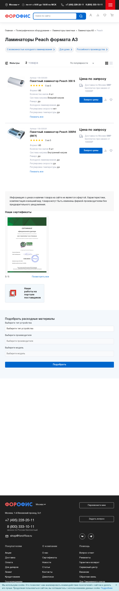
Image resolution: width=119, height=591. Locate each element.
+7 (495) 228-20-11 (75, 5)
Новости (46, 563)
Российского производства (91, 50)
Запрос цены (91, 100)
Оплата (9, 563)
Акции (8, 553)
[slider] (37, 85)
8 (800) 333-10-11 (94, 5)
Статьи (46, 567)
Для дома (64, 50)
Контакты (47, 572)
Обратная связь (87, 577)
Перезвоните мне (97, 505)
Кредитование (12, 577)
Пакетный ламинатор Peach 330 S (52, 81)
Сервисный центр (88, 567)
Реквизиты (85, 558)
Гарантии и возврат (89, 563)
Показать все (36, 117)
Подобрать (59, 365)
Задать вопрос (96, 519)
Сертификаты (49, 558)
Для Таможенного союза (92, 582)
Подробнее (106, 588)
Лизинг (8, 572)
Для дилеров (11, 567)
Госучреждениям (13, 582)
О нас (45, 553)
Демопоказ (48, 577)
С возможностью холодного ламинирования (29, 50)
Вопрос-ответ (86, 553)
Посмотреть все (40, 277)
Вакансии (84, 572)
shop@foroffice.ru (21, 536)
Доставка (10, 558)
